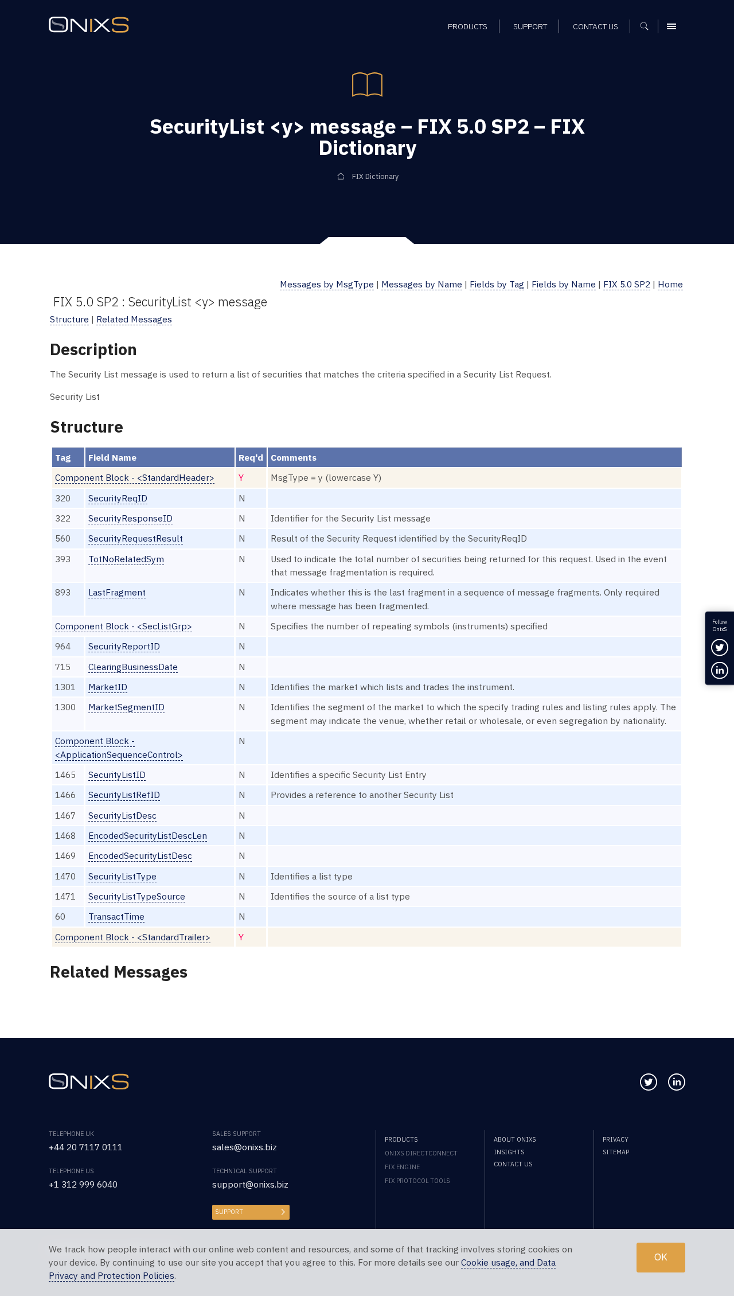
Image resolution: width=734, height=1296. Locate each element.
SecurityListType (122, 876)
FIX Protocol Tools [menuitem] (417, 1181)
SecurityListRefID (124, 794)
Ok (660, 1257)
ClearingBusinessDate (133, 666)
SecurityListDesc (122, 815)
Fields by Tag (497, 284)
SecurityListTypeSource (136, 896)
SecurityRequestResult (135, 538)
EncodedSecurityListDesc (140, 855)
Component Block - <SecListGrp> (123, 626)
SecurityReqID (117, 498)
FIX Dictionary (375, 176)
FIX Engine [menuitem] (402, 1167)
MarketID (107, 686)
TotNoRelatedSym (126, 559)
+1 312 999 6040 (83, 1184)
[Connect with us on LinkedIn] (676, 1082)
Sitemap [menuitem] (616, 1152)
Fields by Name (564, 284)
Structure (69, 319)
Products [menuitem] (467, 26)
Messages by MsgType (327, 284)
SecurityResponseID (130, 518)
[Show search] (648, 26)
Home (670, 284)
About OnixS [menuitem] (515, 1139)
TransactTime (116, 916)
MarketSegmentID (126, 707)
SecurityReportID (124, 646)
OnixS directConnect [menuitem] (421, 1153)
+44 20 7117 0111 (86, 1147)
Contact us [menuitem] (595, 26)
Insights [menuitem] (509, 1152)
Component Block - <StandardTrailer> (132, 937)
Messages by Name (421, 284)
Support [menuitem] (530, 26)
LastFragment (117, 592)
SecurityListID (117, 774)
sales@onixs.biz (244, 1147)
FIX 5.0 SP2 (626, 284)
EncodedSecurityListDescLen (147, 835)
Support (229, 1212)
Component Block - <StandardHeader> (134, 477)
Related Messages (134, 319)
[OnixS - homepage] (89, 25)
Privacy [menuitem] (615, 1139)
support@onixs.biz (250, 1184)
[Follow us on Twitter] (648, 1082)
